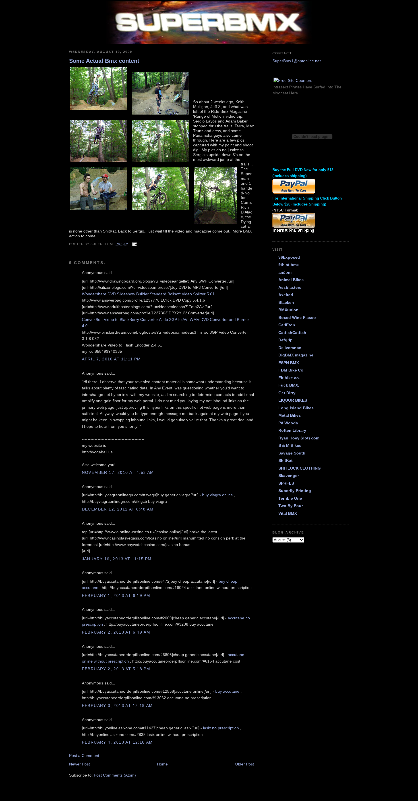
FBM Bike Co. (291, 370)
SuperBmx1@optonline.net (296, 61)
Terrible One (290, 498)
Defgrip (285, 340)
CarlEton (286, 325)
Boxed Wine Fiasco (297, 317)
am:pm (284, 272)
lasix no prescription (221, 728)
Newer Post (79, 764)
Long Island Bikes (296, 408)
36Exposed (289, 257)
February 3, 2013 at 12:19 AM (117, 705)
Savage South (291, 453)
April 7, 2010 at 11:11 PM (111, 359)
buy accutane (227, 691)
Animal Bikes (291, 279)
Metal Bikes (289, 415)
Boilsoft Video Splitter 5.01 (191, 294)
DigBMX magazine (295, 355)
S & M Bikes (289, 445)
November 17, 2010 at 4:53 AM (118, 472)
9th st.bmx (288, 264)
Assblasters (289, 287)
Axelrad (285, 294)
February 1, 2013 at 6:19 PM (116, 595)
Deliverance (289, 347)
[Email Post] (134, 244)
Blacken (286, 302)
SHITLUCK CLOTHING (299, 468)
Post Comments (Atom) (115, 775)
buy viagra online (217, 495)
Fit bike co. (289, 377)
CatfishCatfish (292, 332)
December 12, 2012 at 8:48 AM (118, 509)
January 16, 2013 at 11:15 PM (117, 559)
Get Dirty (286, 393)
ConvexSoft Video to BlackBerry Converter (120, 319)
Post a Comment (84, 755)
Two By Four (290, 505)
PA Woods (288, 423)
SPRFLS (286, 483)
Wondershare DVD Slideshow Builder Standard (124, 294)
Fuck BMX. (288, 385)
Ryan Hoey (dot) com (298, 438)
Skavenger (288, 475)
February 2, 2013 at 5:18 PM (116, 669)
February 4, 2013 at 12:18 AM (117, 742)
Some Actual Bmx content (104, 61)
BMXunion (288, 310)
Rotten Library (292, 430)
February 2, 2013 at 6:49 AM (116, 632)
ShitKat (285, 460)
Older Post (244, 764)
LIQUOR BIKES (292, 400)
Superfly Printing (294, 490)
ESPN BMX (288, 362)
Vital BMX (287, 513)
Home (162, 764)
